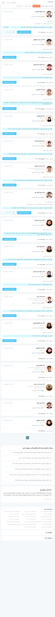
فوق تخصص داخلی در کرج (30, 511)
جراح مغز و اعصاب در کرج (31, 516)
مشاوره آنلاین (8, 32)
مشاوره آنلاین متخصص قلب (13, 524)
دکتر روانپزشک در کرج (14, 514)
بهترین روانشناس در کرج (14, 516)
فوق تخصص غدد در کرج (47, 519)
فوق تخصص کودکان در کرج (30, 527)
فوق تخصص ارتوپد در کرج (30, 522)
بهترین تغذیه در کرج (48, 514)
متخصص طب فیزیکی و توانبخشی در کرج (11, 511)
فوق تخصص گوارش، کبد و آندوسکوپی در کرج (44, 522)
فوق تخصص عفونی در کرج (46, 527)
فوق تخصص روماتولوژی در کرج (12, 522)
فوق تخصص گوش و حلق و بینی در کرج (27, 524)
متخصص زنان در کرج (31, 519)
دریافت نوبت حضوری (24, 32)
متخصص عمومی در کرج (47, 524)
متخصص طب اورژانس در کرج (46, 516)
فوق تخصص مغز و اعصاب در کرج (29, 514)
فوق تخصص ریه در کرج (14, 519)
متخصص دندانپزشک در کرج (46, 511)
